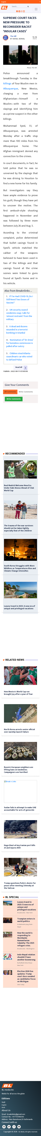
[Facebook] (4, 1126)
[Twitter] (9, 1126)
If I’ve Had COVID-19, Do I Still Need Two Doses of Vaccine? (19, 299)
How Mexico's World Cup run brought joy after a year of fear (18, 693)
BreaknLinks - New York (24, 913)
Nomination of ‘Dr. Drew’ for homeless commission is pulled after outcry (19, 343)
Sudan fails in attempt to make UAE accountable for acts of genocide (20, 809)
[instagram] (14, 1126)
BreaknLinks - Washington (25, 949)
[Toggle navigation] (36, 9)
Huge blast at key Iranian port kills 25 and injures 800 (19, 846)
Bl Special (12, 897)
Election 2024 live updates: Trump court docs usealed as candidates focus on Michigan (26, 976)
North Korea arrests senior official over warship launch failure (19, 731)
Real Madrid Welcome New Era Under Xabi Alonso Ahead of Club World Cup (19, 488)
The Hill (13, 36)
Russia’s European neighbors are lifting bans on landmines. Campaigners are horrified (18, 770)
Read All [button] (18, 367)
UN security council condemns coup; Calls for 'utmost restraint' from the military (19, 314)
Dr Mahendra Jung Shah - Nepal (25, 925)
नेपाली (3, 1102)
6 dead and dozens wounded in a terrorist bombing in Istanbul (17, 330)
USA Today (20, 984)
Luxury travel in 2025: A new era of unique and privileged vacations (19, 607)
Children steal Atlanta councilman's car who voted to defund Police (19, 357)
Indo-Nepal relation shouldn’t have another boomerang (26, 957)
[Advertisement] (20, 429)
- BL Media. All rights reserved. (27, 1132)
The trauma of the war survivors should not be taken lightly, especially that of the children (18, 528)
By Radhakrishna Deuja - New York (25, 964)
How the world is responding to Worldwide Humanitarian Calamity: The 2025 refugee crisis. (25, 939)
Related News (14, 660)
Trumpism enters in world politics (26, 920)
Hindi (3, 1107)
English (4, 1105)
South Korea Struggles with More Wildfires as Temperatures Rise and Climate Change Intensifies (20, 568)
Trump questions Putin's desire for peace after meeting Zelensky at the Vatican (20, 885)
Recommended (15, 453)
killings (7, 83)
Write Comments (26, 391)
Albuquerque (10, 89)
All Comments (10, 391)
